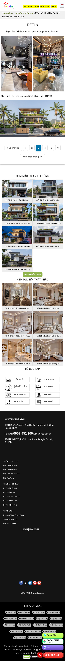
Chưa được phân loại (23, 13)
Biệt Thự (30, 6)
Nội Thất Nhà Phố (35, 638)
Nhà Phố (53, 6)
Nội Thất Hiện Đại (57, 625)
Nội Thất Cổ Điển (17, 631)
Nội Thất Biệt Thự (50, 631)
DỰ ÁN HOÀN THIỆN (32, 274)
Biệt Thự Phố (11, 612)
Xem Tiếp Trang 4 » (32, 156)
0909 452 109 (52, 655)
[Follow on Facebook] (21, 583)
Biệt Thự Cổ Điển (11, 619)
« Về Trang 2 (13, 147)
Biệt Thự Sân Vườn (25, 625)
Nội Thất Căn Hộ (20, 638)
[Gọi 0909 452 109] (40, 655)
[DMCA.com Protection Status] (32, 657)
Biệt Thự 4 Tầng (10, 625)
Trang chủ (7, 13)
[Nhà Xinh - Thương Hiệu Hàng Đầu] (8, 5)
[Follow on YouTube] (39, 583)
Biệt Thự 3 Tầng (57, 619)
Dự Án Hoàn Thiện (45, 6)
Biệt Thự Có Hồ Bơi (40, 625)
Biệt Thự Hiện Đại (54, 612)
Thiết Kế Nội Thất (24, 612)
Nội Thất (36, 6)
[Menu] (61, 5)
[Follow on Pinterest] (35, 583)
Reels (25, 6)
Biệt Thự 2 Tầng (43, 619)
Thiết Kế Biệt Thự (39, 612)
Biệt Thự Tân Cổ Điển (27, 619)
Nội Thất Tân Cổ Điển (33, 631)
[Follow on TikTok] (26, 583)
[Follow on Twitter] (30, 583)
